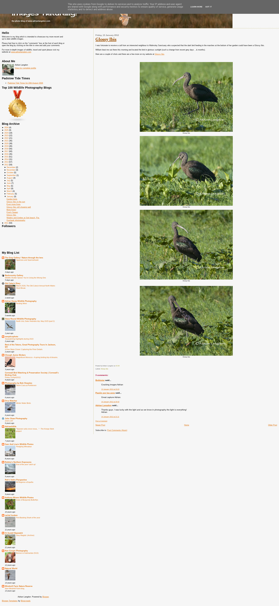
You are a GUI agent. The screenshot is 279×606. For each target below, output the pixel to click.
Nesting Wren (21, 303)
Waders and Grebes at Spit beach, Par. (23, 218)
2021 (6, 141)
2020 (6, 143)
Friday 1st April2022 (13, 377)
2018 (6, 149)
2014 (6, 159)
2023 (6, 135)
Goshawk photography (16, 220)
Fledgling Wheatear (24, 447)
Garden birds (12, 199)
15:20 (118, 366)
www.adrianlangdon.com (21, 52)
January (10, 196)
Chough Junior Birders (15, 355)
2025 (6, 130)
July (8, 180)
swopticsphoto (11, 336)
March (9, 191)
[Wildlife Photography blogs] (17, 121)
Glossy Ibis (11, 215)
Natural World (11, 568)
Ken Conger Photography (16, 551)
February (10, 194)
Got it (208, 7)
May (8, 186)
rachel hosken (11, 515)
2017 (6, 151)
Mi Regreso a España (24, 482)
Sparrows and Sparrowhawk (27, 260)
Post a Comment (101, 421)
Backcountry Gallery (14, 275)
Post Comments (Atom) (117, 430)
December (11, 167)
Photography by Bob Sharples (18, 383)
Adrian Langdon (103, 405)
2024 (6, 133)
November (11, 170)
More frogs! (11, 210)
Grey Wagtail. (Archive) (25, 535)
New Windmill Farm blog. (15, 589)
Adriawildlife (10, 426)
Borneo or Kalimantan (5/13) (27, 553)
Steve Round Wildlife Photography (20, 319)
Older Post (272, 425)
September (11, 175)
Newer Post (100, 425)
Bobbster (100, 380)
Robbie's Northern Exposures (18, 462)
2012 (6, 165)
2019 (6, 146)
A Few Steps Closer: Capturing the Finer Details (23, 349)
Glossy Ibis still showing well (19, 207)
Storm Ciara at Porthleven (26, 385)
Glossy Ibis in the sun (16, 202)
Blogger (45, 597)
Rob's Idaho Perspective (16, 480)
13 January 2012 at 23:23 (110, 389)
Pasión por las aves (105, 393)
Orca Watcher (11, 401)
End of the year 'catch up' (26, 464)
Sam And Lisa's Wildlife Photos (19, 444)
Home (186, 425)
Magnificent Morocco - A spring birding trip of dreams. (37, 357)
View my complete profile (25, 68)
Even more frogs (13, 204)
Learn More (196, 7)
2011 (6, 223)
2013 (6, 162)
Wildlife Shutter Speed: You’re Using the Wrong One (25, 278)
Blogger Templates (10, 601)
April (8, 188)
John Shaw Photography (16, 418)
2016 (6, 154)
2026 (6, 127)
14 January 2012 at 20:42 (110, 402)
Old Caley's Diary (12, 283)
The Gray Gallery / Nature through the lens (24, 258)
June (9, 183)
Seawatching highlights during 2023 (19, 339)
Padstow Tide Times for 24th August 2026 (25, 83)
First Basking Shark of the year (28, 518)
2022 (6, 138)
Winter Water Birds (23, 403)
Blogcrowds (26, 601)
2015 (6, 157)
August (10, 178)
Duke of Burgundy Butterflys (27, 500)
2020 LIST (9, 421)
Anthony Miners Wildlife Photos (19, 497)
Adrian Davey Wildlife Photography (20, 301)
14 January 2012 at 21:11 (110, 417)
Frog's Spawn (12, 212)
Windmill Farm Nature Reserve (18, 586)
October (10, 172)
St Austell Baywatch (14, 533)
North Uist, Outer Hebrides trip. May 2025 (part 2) (35, 321)
